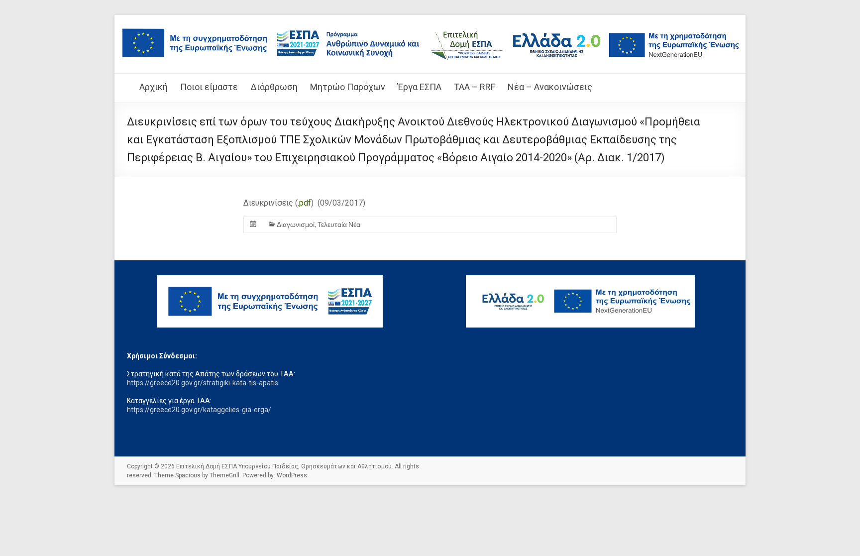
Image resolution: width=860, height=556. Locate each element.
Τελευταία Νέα (339, 224)
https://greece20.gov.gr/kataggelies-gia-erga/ (199, 410)
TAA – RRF (474, 87)
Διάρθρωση (274, 87)
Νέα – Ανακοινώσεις (550, 87)
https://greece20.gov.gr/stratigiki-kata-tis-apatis (202, 383)
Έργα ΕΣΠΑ (419, 87)
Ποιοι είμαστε (209, 87)
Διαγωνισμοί (296, 224)
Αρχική (153, 87)
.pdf (304, 203)
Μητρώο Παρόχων (347, 87)
